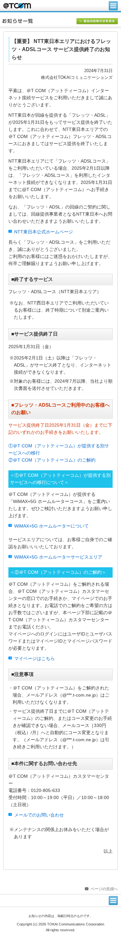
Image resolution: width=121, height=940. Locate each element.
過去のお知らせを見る (97, 21)
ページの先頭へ (104, 889)
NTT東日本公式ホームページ (43, 232)
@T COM (17, 5)
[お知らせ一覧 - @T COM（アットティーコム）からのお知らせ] (61, 21)
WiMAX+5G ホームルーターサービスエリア (58, 557)
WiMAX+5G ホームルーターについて (51, 526)
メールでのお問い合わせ (39, 815)
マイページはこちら (34, 658)
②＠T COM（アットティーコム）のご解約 (52, 460)
